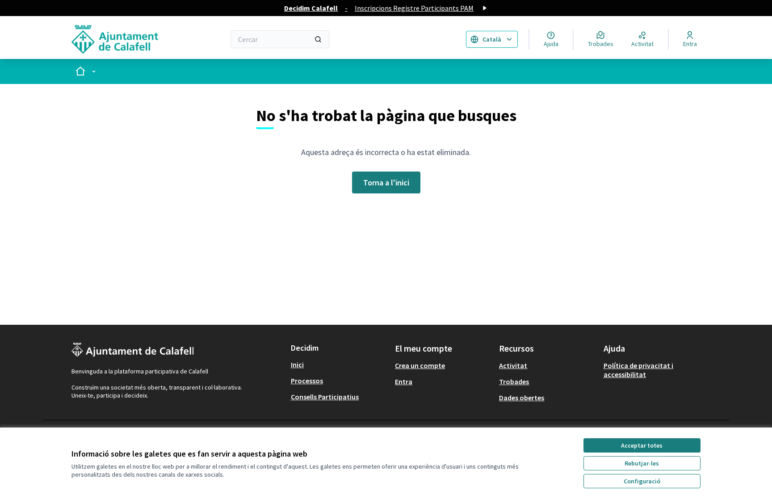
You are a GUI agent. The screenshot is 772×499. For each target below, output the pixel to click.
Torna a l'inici (386, 182)
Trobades (514, 381)
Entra (403, 381)
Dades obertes (521, 397)
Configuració (642, 481)
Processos (307, 380)
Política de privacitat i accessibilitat (638, 370)
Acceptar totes (642, 445)
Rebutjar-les (642, 463)
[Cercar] (318, 39)
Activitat (513, 365)
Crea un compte (420, 365)
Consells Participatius (325, 396)
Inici (297, 364)
